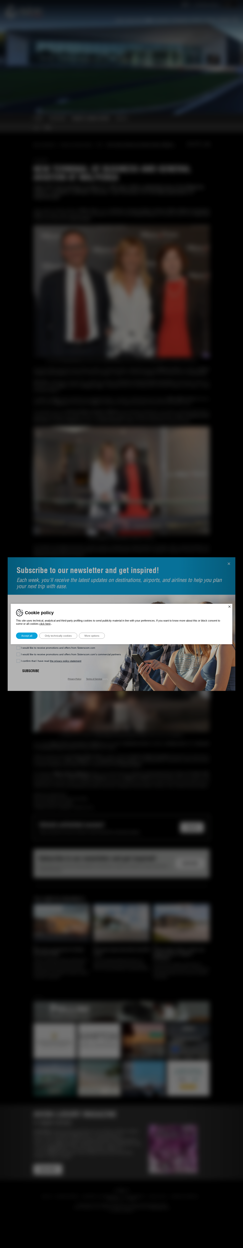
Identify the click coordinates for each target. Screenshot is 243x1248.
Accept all (26, 635)
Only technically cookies (58, 635)
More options (91, 635)
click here (45, 623)
